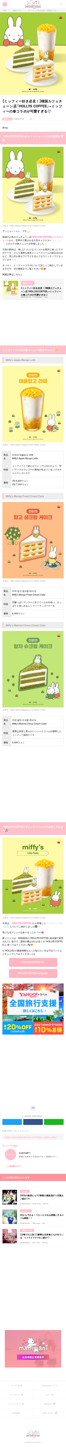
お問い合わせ (48, 1412)
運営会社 (48, 1403)
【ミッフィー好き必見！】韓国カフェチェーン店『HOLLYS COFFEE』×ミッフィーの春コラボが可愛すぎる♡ (43, 10)
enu (31, 119)
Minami (45, 1203)
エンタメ (25, 1191)
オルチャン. (26, 1211)
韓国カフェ (17, 10)
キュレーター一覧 (16, 1403)
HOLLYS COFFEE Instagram (33, 973)
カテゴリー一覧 (16, 1394)
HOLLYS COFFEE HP (33, 962)
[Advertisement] (26, 322)
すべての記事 (16, 1385)
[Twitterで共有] (57, 119)
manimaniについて (49, 1385)
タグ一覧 (49, 1394)
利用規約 (16, 1412)
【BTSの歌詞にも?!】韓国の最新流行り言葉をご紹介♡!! (42, 1197)
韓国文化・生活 (27, 1230)
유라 (43, 1223)
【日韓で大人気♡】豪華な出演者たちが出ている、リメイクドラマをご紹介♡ (42, 1236)
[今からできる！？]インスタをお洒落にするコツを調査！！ (42, 1216)
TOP (4, 10)
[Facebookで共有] (62, 119)
